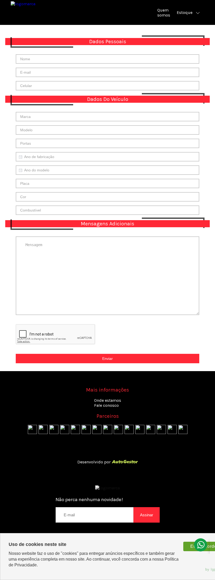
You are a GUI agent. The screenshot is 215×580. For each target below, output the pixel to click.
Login (107, 451)
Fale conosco (106, 405)
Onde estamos (107, 400)
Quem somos (163, 13)
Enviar (107, 358)
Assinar (146, 515)
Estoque (184, 12)
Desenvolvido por (94, 461)
